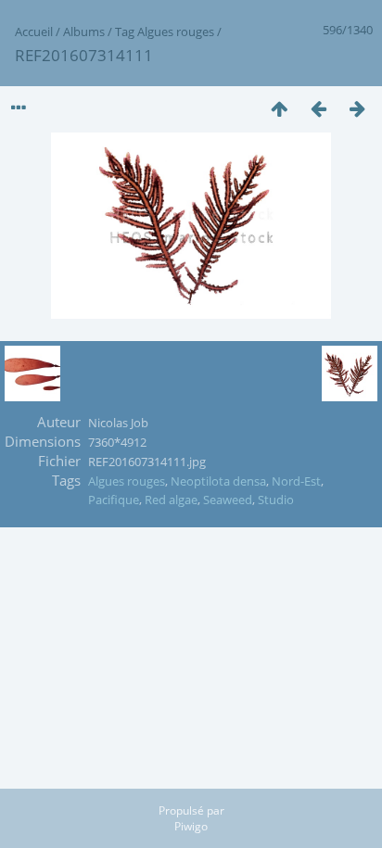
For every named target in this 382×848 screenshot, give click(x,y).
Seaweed (227, 499)
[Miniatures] (279, 107)
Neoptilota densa (218, 481)
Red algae (171, 499)
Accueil (34, 31)
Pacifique (113, 499)
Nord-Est (296, 481)
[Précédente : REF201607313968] (318, 107)
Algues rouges (175, 31)
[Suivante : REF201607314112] (356, 107)
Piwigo (191, 826)
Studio (276, 499)
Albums (84, 31)
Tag (124, 31)
